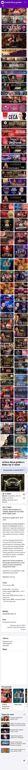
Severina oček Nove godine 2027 (16, 718)
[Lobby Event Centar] (21, 319)
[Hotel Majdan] (21, 276)
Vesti (24, 714)
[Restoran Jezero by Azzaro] (14, 93)
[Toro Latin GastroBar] (7, 224)
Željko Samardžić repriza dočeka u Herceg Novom (17, 724)
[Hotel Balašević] (14, 132)
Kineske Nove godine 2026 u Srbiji (16, 730)
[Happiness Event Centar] (7, 214)
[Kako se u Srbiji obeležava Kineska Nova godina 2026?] (5, 730)
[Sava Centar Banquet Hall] (14, 59)
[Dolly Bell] (7, 452)
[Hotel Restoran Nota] (7, 370)
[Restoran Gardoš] (21, 343)
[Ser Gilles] (14, 53)
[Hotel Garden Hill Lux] (7, 325)
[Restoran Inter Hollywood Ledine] (21, 214)
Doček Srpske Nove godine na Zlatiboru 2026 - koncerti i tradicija (18, 743)
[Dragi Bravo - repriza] (14, 190)
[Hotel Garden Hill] (14, 11)
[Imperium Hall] (21, 238)
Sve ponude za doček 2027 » (14, 470)
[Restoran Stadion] (21, 298)
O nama (23, 629)
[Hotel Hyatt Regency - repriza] (7, 251)
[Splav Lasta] (7, 264)
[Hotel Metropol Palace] (14, 78)
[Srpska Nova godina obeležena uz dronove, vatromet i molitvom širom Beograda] (5, 737)
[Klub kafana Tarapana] (7, 315)
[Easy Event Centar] (7, 376)
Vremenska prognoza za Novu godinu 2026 (17, 750)
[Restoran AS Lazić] (21, 285)
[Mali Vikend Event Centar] (7, 349)
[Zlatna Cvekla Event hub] (21, 251)
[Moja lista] (24, 494)
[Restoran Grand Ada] (7, 207)
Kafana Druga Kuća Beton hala (5, 706)
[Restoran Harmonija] (14, 157)
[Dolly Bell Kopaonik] (7, 428)
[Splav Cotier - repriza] (14, 166)
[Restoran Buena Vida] (14, 65)
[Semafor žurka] (21, 224)
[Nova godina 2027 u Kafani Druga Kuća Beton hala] (6, 696)
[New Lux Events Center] (21, 291)
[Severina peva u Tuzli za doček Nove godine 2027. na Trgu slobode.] (5, 718)
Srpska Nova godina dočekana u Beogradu (17, 736)
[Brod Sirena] (21, 380)
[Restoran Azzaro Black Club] (14, 28)
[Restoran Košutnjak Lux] (14, 99)
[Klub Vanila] (21, 365)
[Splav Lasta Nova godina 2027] (18, 696)
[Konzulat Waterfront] (21, 358)
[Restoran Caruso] (21, 392)
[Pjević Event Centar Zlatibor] (14, 116)
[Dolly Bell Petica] (21, 453)
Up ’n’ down (6, 494)
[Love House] (14, 141)
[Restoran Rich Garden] (14, 87)
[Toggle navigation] (3, 5)
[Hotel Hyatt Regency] (14, 124)
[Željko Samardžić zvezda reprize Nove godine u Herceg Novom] (5, 724)
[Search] (25, 2)
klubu (13, 566)
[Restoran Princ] (14, 108)
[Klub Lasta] (7, 288)
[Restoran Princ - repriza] (14, 20)
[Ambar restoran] (7, 238)
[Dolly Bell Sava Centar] (7, 440)
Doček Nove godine (13, 2)
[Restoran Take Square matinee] (7, 361)
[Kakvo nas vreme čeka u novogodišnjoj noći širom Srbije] (5, 750)
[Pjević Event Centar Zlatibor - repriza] (14, 182)
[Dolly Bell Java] (21, 441)
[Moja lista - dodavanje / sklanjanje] (24, 498)
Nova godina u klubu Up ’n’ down (13, 463)
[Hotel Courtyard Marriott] (14, 72)
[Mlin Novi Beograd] (14, 40)
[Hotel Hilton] (21, 207)
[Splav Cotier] (14, 174)
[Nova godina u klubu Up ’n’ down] (12, 483)
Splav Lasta (18, 704)
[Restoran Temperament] (21, 371)
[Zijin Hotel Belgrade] (21, 429)
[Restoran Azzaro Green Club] (7, 276)
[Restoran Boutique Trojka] (7, 382)
